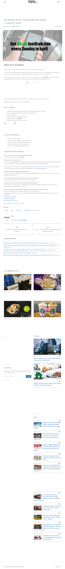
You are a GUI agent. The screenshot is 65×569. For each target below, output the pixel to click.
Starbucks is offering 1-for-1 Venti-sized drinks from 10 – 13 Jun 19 (45, 321)
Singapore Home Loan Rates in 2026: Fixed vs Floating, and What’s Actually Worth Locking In (47, 384)
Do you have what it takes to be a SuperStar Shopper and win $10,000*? (47, 294)
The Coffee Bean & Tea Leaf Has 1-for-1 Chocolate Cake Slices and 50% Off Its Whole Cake (52, 537)
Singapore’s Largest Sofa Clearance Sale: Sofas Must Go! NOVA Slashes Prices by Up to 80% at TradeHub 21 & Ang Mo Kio (47, 468)
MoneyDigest (11, 23)
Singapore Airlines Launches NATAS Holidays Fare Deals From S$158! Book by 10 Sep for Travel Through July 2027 (47, 425)
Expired (18, 23)
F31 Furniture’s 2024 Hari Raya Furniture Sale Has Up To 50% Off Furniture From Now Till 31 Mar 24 (28, 255)
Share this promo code (9, 101)
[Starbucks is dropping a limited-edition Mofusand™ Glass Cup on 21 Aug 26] (38, 458)
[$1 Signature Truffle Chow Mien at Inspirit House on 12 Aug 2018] (17, 309)
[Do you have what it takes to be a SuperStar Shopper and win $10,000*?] (47, 282)
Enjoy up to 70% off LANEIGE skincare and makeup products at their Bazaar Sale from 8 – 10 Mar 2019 (17, 295)
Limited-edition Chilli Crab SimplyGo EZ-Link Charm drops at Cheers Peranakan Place (52, 507)
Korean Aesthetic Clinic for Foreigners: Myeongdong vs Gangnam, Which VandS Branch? (47, 359)
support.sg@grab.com (41, 168)
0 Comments (18, 26)
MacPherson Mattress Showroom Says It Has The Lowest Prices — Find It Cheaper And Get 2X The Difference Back (46, 436)
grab (13, 210)
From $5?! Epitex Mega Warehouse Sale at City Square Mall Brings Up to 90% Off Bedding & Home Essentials (31, 245)
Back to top (58, 566)
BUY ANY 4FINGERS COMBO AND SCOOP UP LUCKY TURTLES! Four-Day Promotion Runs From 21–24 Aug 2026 (47, 447)
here (23, 203)
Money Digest (11, 566)
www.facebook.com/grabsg (10, 196)
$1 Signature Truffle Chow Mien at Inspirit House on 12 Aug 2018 (16, 321)
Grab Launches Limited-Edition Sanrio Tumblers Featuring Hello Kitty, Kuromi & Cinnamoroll (26, 243)
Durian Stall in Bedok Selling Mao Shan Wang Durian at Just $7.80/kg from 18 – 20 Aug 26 (51, 517)
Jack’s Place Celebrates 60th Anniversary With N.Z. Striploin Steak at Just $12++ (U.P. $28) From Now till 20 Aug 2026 (47, 497)
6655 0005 (29, 168)
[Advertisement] (33, 9)
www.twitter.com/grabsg (9, 198)
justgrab (19, 210)
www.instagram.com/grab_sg (10, 200)
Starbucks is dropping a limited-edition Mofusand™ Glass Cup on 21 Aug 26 (52, 457)
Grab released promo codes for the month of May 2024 (18, 252)
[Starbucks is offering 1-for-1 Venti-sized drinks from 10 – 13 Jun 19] (47, 309)
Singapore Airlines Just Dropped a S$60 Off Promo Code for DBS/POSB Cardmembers (25, 250)
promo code (37, 210)
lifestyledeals (27, 210)
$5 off (6, 210)
